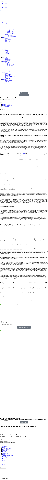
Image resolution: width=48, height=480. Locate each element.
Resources (4, 44)
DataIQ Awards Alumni (11, 36)
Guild (6, 42)
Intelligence (7, 23)
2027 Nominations (10, 33)
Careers (6, 52)
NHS (24, 153)
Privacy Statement (5, 449)
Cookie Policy (5, 446)
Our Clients (7, 47)
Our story (6, 50)
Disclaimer (4, 451)
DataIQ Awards (10, 35)
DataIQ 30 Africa (10, 31)
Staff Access (4, 460)
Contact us (7, 53)
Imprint (3, 447)
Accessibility (4, 450)
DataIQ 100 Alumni (10, 32)
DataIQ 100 (7, 28)
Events (3, 37)
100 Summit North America (10, 41)
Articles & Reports (8, 45)
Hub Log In (4, 3)
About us (4, 49)
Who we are (7, 51)
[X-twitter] (4, 429)
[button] (24, 5)
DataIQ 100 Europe (10, 29)
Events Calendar (8, 43)
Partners (6, 48)
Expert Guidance (8, 24)
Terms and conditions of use (7, 448)
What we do (4, 22)
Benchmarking (7, 25)
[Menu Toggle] (1, 102)
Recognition (4, 26)
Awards (6, 34)
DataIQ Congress (8, 39)
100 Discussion (7, 40)
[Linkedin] (1, 429)
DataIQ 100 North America (12, 30)
